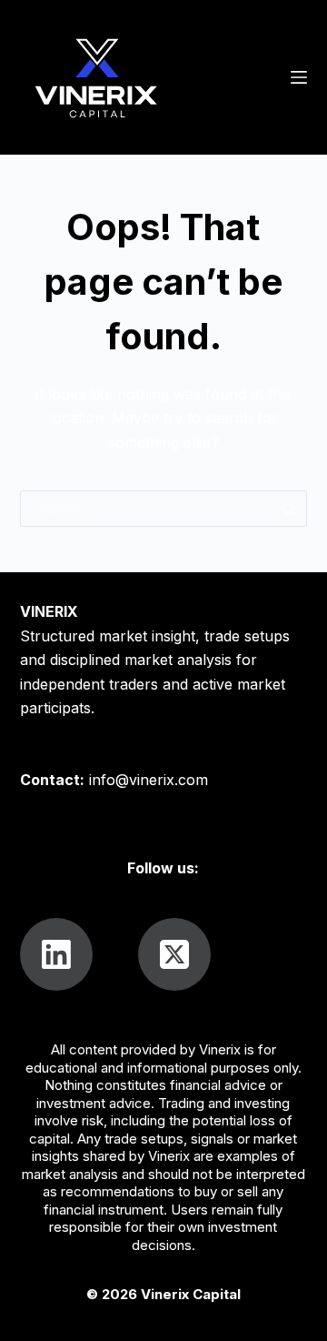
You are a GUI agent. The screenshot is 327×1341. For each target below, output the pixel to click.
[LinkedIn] (56, 954)
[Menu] (299, 77)
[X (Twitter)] (174, 954)
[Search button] (289, 508)
